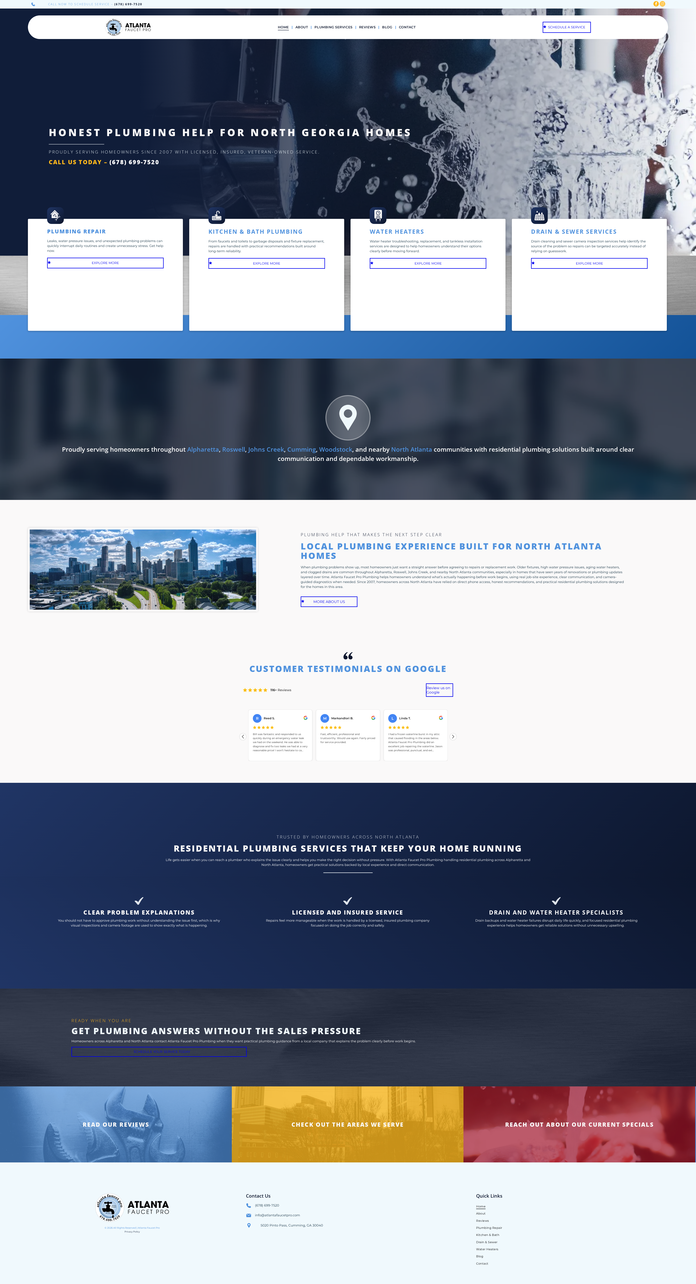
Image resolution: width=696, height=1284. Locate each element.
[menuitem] (284, 27)
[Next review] (453, 736)
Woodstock (335, 449)
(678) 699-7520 (128, 4)
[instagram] (662, 4)
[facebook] (656, 4)
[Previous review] (242, 736)
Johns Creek (266, 449)
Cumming (301, 449)
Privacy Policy (132, 1231)
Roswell (233, 449)
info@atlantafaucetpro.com (277, 1215)
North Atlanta (411, 449)
